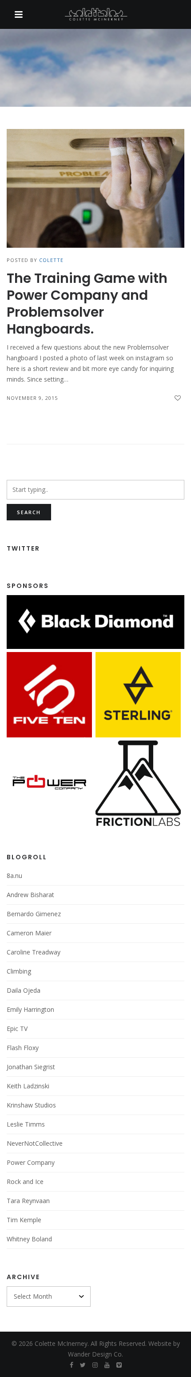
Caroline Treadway (33, 952)
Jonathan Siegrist (31, 1067)
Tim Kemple (24, 1220)
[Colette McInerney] (95, 15)
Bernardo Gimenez (34, 914)
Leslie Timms (26, 1124)
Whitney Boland (29, 1239)
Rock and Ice (25, 1181)
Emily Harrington (30, 1009)
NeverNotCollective (35, 1143)
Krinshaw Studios (31, 1105)
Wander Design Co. (95, 1354)
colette (51, 260)
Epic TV (17, 1028)
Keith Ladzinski (28, 1086)
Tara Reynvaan (28, 1200)
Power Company (31, 1162)
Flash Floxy (23, 1047)
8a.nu (14, 875)
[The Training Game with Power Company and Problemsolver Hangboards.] (95, 188)
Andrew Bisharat (30, 894)
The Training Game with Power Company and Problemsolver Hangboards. (87, 303)
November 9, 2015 (32, 398)
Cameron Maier (29, 933)
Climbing (19, 971)
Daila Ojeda (23, 990)
